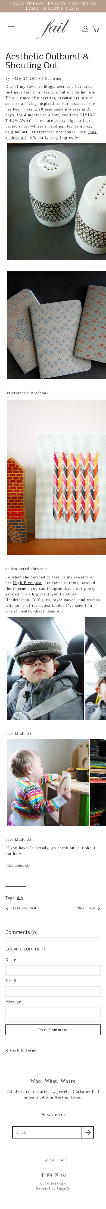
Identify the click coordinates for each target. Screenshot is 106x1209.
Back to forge (23, 1050)
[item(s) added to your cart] (96, 28)
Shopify (63, 1189)
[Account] (85, 28)
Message (13, 1002)
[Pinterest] (56, 1175)
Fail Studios (59, 1184)
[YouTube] (63, 1175)
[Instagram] (49, 1175)
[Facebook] (42, 1175)
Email (11, 981)
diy (27, 865)
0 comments (52, 79)
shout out (64, 92)
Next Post (86, 908)
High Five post (27, 583)
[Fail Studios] (53, 28)
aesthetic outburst (74, 87)
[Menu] (11, 29)
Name (10, 960)
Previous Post (23, 908)
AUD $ (49, 1160)
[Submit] (88, 1132)
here (17, 854)
